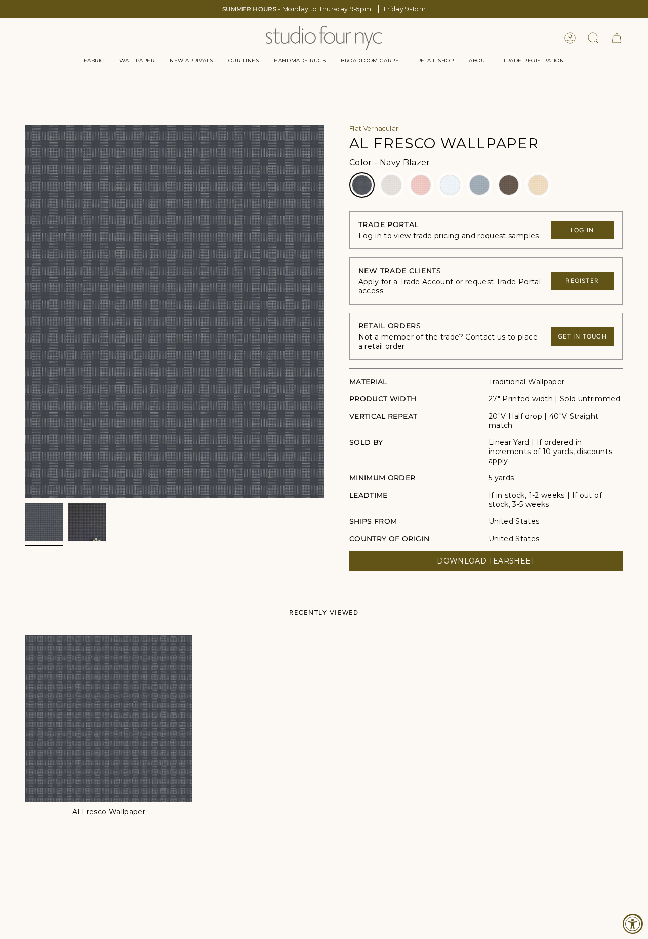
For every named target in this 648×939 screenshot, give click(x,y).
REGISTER (582, 280)
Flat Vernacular (373, 128)
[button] (93, 60)
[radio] (362, 185)
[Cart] (616, 38)
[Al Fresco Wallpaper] (108, 718)
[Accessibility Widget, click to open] (633, 924)
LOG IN (582, 230)
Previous (25, 312)
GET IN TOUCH (582, 336)
